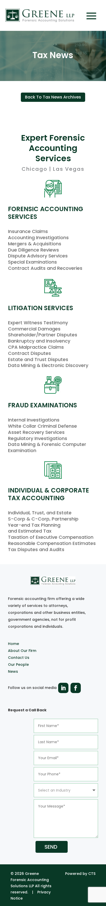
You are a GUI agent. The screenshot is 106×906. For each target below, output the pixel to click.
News (13, 671)
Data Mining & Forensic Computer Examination (47, 447)
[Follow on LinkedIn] (63, 688)
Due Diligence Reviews (33, 250)
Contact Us (18, 657)
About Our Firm (22, 650)
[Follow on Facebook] (75, 688)
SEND (51, 846)
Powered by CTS (80, 873)
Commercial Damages (34, 329)
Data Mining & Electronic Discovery (48, 365)
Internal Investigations (33, 420)
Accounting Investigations (38, 237)
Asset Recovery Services (36, 432)
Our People (18, 664)
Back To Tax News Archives (53, 97)
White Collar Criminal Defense (42, 426)
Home (13, 643)
